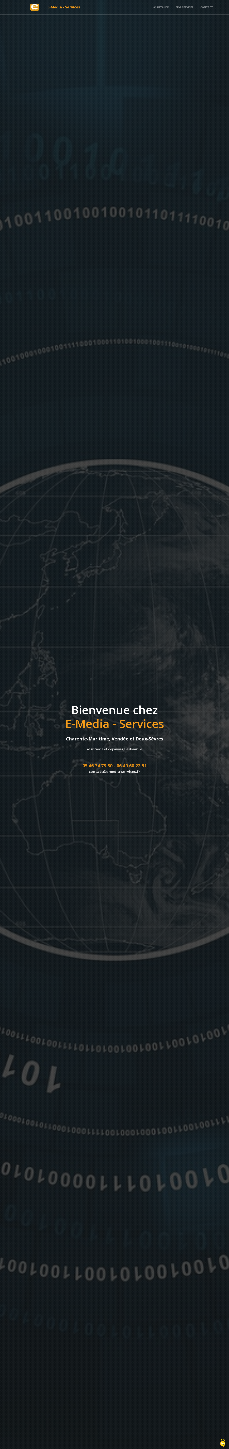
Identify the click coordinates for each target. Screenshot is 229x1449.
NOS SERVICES (184, 7)
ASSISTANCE (161, 7)
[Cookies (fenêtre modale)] (222, 1443)
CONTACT (206, 7)
